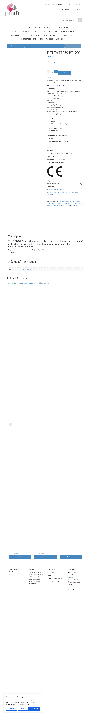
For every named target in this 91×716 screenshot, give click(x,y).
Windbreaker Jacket (64, 205)
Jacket (75, 203)
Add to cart (65, 73)
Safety (14, 46)
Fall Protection (61, 27)
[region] (23, 703)
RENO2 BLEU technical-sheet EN (55, 189)
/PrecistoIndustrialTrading (74, 589)
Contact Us (76, 10)
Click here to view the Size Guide (56, 86)
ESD (41, 39)
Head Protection (42, 27)
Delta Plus (75, 205)
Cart (54, 10)
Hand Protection (18, 35)
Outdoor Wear (49, 35)
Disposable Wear (28, 39)
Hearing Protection (43, 31)
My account (64, 10)
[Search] (80, 20)
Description (11, 231)
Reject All (23, 709)
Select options (20, 556)
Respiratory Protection (65, 31)
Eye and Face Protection (19, 31)
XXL (29, 269)
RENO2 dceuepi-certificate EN (55, 198)
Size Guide (51, 572)
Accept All (35, 709)
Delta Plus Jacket (69, 203)
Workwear (34, 35)
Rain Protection (54, 205)
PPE (21, 46)
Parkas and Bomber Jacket (56, 46)
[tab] (11, 231)
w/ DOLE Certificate (54, 39)
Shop (49, 575)
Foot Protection (24, 27)
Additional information (23, 231)
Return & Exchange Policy (55, 578)
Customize (12, 709)
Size (49, 61)
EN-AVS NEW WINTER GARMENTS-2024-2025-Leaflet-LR (63, 192)
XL (27, 269)
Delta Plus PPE (30, 46)
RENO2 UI (50, 195)
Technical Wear (66, 35)
